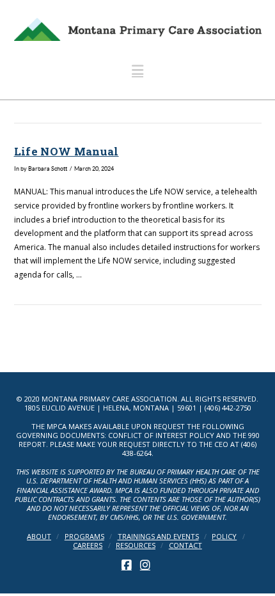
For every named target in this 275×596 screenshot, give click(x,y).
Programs (84, 536)
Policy (224, 536)
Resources (135, 545)
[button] (137, 70)
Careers (87, 545)
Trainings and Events (158, 536)
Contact (185, 545)
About (39, 536)
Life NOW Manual (66, 151)
